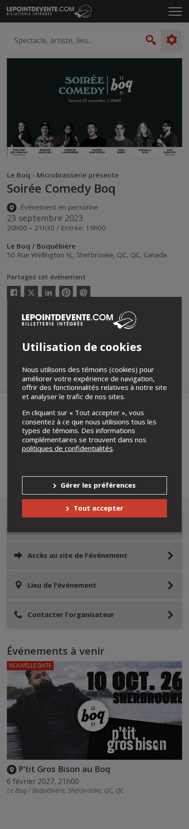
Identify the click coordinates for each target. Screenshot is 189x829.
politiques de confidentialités (67, 448)
